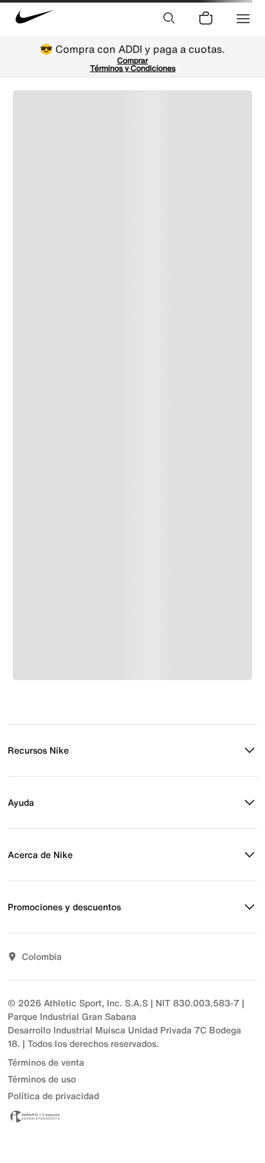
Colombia (42, 956)
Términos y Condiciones (133, 68)
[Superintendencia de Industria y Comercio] (132, 1116)
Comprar (132, 60)
